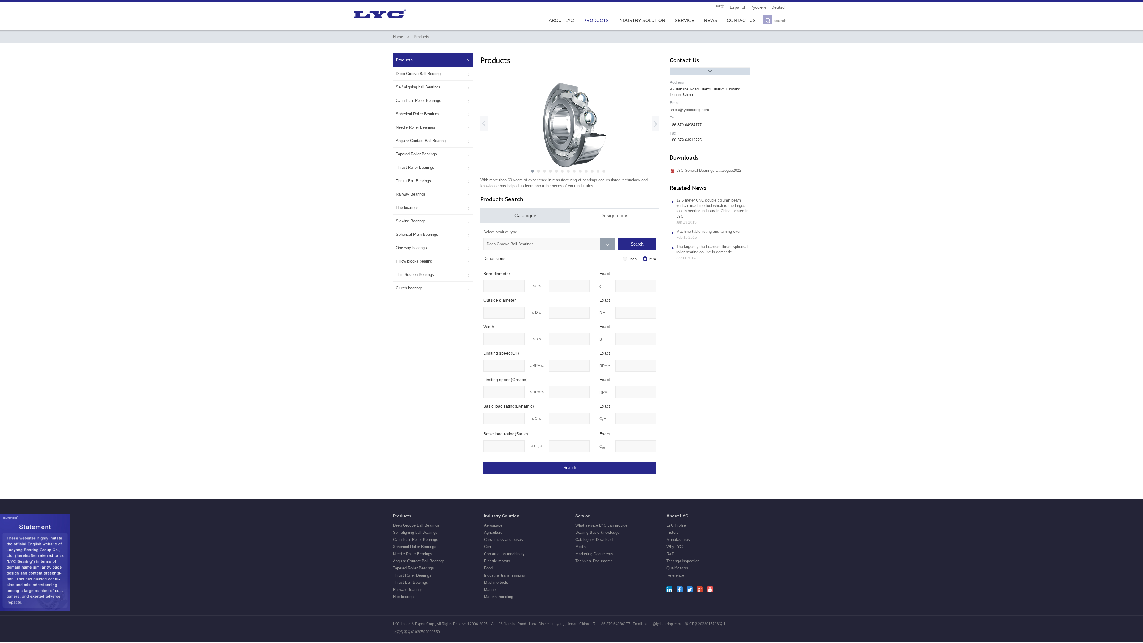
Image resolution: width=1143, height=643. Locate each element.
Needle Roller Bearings (433, 127)
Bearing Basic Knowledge (597, 532)
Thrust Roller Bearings (433, 167)
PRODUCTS (596, 20)
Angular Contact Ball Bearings (433, 140)
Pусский (758, 7)
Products (421, 37)
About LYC (677, 516)
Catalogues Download (594, 539)
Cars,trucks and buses (503, 539)
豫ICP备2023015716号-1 (705, 624)
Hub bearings (433, 207)
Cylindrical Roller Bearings (433, 100)
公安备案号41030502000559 (416, 632)
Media (580, 546)
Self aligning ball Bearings (433, 87)
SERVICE (684, 20)
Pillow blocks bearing (433, 261)
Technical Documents (594, 561)
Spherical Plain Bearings (433, 234)
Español (737, 7)
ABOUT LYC (561, 20)
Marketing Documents (594, 554)
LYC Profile (676, 525)
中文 (720, 6)
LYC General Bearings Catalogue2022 (708, 170)
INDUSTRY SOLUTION (641, 20)
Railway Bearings (433, 194)
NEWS (710, 20)
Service (582, 516)
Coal (488, 546)
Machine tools (496, 582)
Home (398, 37)
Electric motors (497, 561)
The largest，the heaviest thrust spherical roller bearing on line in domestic (712, 252)
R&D (670, 554)
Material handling (498, 596)
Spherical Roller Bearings (433, 114)
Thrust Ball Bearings (433, 181)
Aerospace (493, 525)
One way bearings (433, 248)
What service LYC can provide (601, 525)
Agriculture (493, 532)
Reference (675, 575)
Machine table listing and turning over (708, 234)
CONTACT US (741, 20)
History (672, 532)
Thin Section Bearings (433, 274)
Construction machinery (504, 554)
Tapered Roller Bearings (433, 154)
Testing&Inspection (682, 561)
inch (633, 259)
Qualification (677, 568)
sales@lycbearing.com (689, 109)
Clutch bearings (433, 288)
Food (488, 568)
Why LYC (674, 546)
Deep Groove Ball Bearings (433, 73)
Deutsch (779, 7)
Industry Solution (501, 516)
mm (652, 259)
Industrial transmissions (504, 575)
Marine (490, 589)
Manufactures (678, 539)
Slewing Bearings (433, 221)
